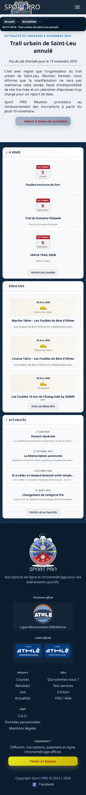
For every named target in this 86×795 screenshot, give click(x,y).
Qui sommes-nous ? (63, 679)
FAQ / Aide (63, 698)
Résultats (22, 685)
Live (23, 692)
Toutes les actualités (43, 512)
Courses (22, 679)
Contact (63, 692)
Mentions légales (22, 728)
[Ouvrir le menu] (77, 7)
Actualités (22, 698)
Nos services (63, 685)
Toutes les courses (43, 272)
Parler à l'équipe (43, 761)
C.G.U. (22, 716)
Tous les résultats (43, 406)
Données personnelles (22, 722)
